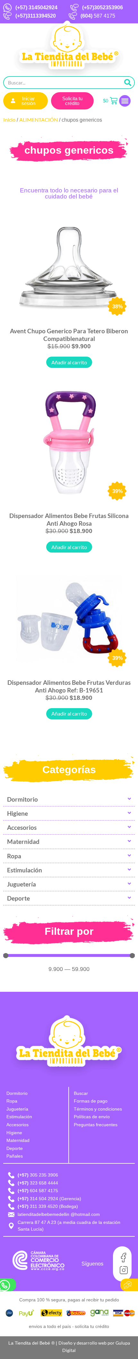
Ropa (14, 856)
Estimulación (24, 870)
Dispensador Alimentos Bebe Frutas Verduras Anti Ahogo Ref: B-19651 (69, 686)
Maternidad (23, 841)
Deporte (18, 898)
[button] (125, 101)
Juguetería (21, 884)
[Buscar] (127, 82)
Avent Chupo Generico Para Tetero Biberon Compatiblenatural (69, 334)
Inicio (9, 120)
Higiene (17, 813)
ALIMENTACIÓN (38, 120)
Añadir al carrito (69, 362)
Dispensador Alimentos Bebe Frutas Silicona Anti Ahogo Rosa (69, 519)
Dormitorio (22, 799)
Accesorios (22, 827)
